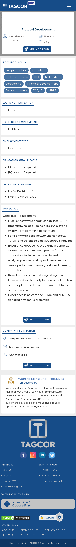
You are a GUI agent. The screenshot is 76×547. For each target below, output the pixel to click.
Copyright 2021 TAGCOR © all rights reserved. (38, 543)
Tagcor (9, 480)
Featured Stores (50, 475)
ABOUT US (7, 530)
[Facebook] (24, 458)
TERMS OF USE (27, 530)
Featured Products (51, 480)
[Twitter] (52, 458)
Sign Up (7, 470)
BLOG (42, 534)
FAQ (8, 534)
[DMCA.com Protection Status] (16, 517)
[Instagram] (33, 458)
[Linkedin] (43, 458)
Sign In (6, 475)
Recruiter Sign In (12, 486)
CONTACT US (25, 534)
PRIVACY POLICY (53, 530)
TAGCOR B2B (48, 470)
